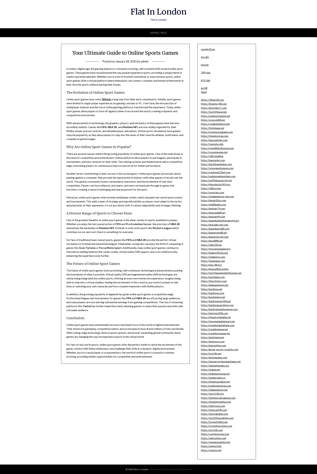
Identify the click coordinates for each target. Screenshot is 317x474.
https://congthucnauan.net (215, 333)
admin (144, 61)
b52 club (205, 80)
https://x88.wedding (212, 156)
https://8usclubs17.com (214, 107)
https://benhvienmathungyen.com (219, 309)
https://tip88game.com (213, 204)
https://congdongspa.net (214, 329)
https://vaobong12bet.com (215, 172)
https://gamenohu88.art (214, 232)
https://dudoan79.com (213, 208)
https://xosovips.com (212, 192)
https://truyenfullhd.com (214, 421)
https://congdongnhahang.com (217, 325)
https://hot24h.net (211, 353)
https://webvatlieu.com (213, 438)
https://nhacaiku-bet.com (214, 224)
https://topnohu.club (212, 144)
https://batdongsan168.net (216, 301)
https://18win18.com (212, 99)
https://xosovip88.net (213, 119)
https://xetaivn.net (211, 450)
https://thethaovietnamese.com (218, 397)
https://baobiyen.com (212, 293)
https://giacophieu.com (213, 345)
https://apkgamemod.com (214, 285)
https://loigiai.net (210, 369)
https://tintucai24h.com (214, 409)
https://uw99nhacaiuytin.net (216, 180)
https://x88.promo (211, 188)
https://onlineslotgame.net (215, 115)
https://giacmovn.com (213, 341)
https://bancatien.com (213, 160)
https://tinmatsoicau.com (214, 135)
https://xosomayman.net (214, 152)
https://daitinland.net (212, 337)
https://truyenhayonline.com (216, 425)
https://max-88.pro (211, 264)
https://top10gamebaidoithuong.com (221, 272)
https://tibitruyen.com (213, 405)
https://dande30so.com (213, 200)
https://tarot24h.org (212, 393)
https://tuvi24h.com (212, 430)
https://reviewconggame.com (217, 132)
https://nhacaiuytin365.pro (215, 184)
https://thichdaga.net (212, 128)
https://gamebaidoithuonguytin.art (220, 220)
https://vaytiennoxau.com (215, 434)
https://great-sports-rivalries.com (219, 349)
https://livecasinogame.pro (215, 248)
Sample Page (158, 32)
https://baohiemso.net (213, 297)
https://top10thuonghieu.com (217, 418)
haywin (205, 64)
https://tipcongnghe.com (214, 413)
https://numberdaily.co (213, 377)
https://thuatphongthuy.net (216, 401)
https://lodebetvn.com (213, 256)
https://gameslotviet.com (215, 236)
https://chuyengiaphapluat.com (218, 321)
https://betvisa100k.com (214, 313)
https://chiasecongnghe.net (216, 317)
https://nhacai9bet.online (215, 268)
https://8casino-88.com (214, 103)
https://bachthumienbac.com (216, 164)
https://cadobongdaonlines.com (218, 176)
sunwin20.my (208, 49)
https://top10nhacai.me (214, 111)
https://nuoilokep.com (213, 277)
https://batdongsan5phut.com (217, 305)
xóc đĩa (205, 57)
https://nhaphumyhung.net (215, 373)
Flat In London (159, 12)
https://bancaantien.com (214, 140)
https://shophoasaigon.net (215, 381)
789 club (205, 72)
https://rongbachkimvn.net (215, 123)
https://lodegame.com (213, 260)
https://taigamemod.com (214, 389)
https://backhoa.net (211, 289)
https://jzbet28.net (211, 244)
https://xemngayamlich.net (215, 442)
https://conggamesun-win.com (217, 196)
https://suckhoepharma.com (216, 385)
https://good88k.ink (212, 240)
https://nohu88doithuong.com (217, 148)
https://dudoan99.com (213, 216)
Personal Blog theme (181, 469)
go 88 (204, 88)
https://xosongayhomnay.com (217, 168)
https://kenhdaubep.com (214, 357)
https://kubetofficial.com (214, 252)
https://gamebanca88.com (215, 228)
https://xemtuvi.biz (211, 446)
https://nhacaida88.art (213, 212)
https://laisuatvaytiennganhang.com (221, 361)
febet (204, 92)
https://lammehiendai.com (215, 365)
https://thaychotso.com (214, 281)
